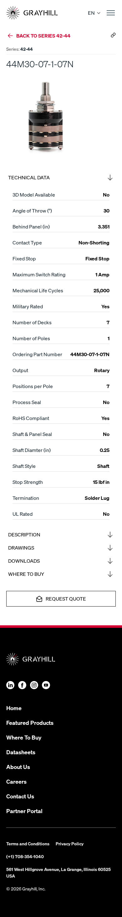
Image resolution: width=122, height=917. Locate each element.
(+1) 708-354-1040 (25, 856)
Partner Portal (24, 810)
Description (24, 534)
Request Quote (66, 598)
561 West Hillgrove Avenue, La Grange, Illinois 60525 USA (58, 872)
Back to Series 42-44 (43, 35)
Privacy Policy (70, 843)
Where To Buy (23, 737)
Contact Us (20, 796)
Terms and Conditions (27, 843)
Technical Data (29, 177)
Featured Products (29, 722)
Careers (16, 781)
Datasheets (20, 752)
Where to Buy (26, 574)
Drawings (21, 547)
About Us (18, 766)
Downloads (24, 560)
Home (14, 707)
